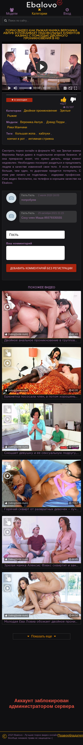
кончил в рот (16, 138)
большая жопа (25, 133)
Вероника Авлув (31, 122)
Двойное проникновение (40, 110)
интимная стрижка (41, 138)
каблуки (44, 133)
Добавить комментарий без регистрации (41, 268)
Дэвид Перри (55, 122)
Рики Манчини (17, 127)
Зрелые (65, 110)
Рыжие (12, 115)
